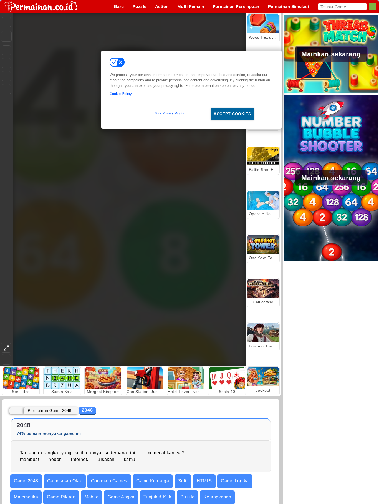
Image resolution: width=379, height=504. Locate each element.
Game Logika (235, 480)
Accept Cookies (232, 114)
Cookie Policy (121, 94)
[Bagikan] (6, 36)
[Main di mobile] (6, 89)
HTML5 (204, 480)
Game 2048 (26, 480)
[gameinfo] (6, 76)
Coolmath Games (109, 480)
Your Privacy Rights (170, 113)
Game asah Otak (64, 480)
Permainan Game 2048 (49, 410)
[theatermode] (6, 348)
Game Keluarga (152, 480)
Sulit (183, 480)
